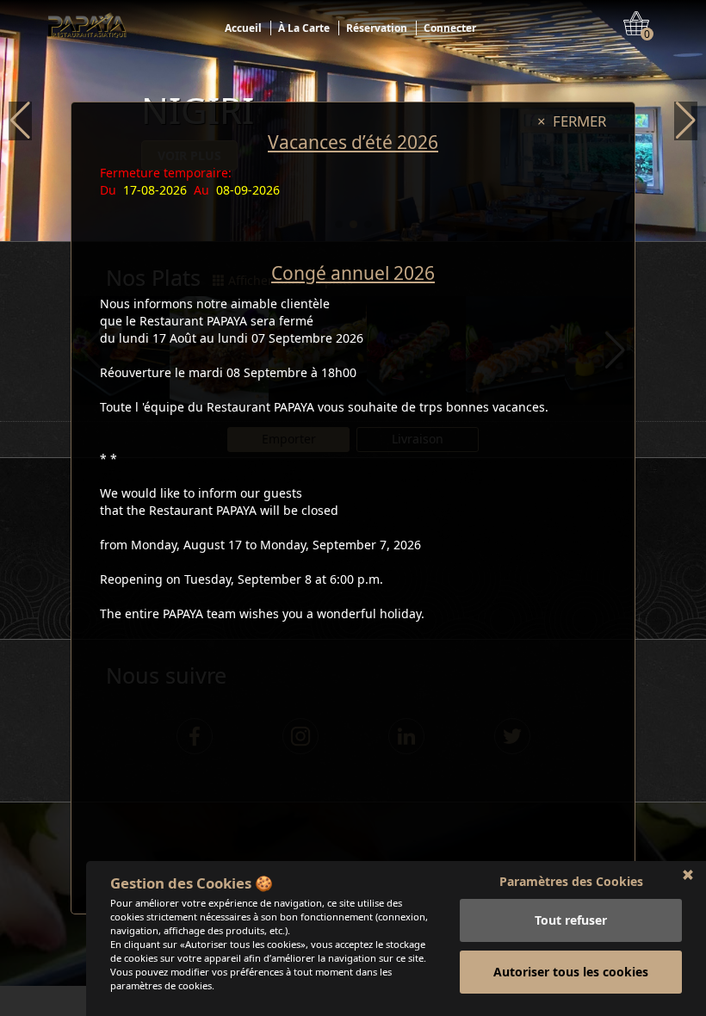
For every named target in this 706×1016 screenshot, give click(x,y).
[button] (20, 121)
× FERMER (571, 121)
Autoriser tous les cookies (570, 971)
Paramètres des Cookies (571, 881)
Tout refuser (571, 920)
